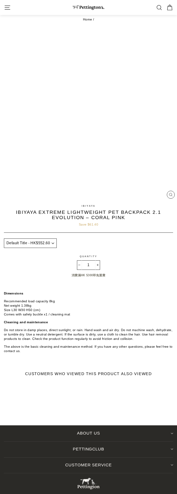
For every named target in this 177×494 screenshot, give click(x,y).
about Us (88, 433)
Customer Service (88, 465)
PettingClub (88, 449)
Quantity (88, 256)
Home (87, 19)
